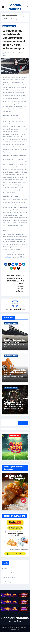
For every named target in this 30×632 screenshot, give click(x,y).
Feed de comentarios (8, 577)
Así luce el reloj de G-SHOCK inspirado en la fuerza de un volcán (13, 404)
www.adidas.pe (7, 257)
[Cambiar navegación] (3, 7)
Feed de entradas (7, 573)
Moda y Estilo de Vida (11, 15)
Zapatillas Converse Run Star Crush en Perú (14, 341)
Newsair (23, 627)
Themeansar (15, 629)
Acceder (4, 568)
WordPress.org (6, 582)
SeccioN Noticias (15, 7)
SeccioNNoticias (13, 53)
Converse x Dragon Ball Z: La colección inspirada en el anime (15, 372)
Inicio (3, 15)
